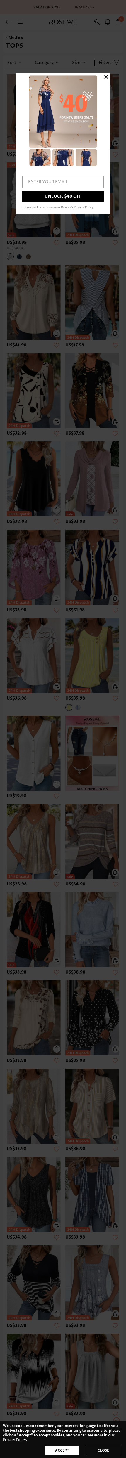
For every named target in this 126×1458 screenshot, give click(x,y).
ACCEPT (62, 1450)
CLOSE (103, 1450)
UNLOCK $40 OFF (63, 196)
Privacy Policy (14, 1440)
